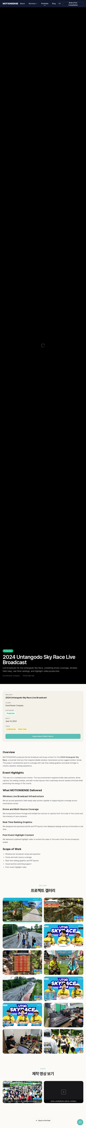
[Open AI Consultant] (80, 1122)
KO (60, 3)
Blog (54, 3)
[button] (22, 910)
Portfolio (44, 3)
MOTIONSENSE (10, 3)
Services (32, 3)
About (22, 3)
